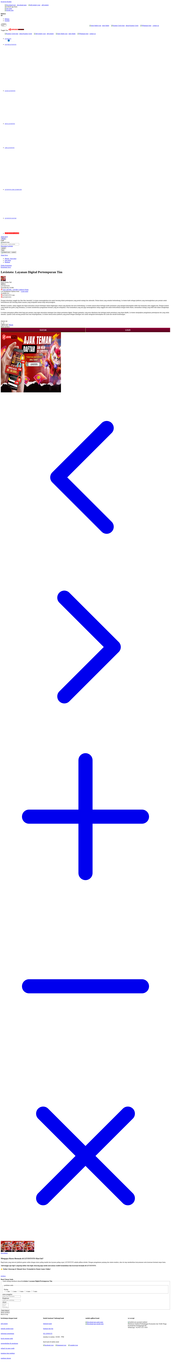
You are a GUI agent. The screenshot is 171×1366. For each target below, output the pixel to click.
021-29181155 (47, 1333)
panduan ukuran (6, 1358)
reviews (3, 1276)
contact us (155, 25)
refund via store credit (7, 1348)
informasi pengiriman (7, 1333)
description (4, 1253)
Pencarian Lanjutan (7, 246)
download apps (22, 5)
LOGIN (128, 330)
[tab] (85, 1254)
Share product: (5, 327)
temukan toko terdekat (8, 1353)
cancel (3, 248)
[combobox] (10, 244)
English (7, 20)
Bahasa (7, 19)
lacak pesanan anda (7, 1338)
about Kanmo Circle (132, 25)
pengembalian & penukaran (9, 1343)
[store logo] (16, 30)
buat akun (8, 260)
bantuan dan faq (48, 1328)
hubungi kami (47, 1323)
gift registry (45, 5)
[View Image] (6, 1251)
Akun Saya (4, 236)
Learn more (24, 291)
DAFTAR (43, 330)
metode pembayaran (7, 1328)
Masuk (3, 238)
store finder (105, 25)
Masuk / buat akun (10, 258)
